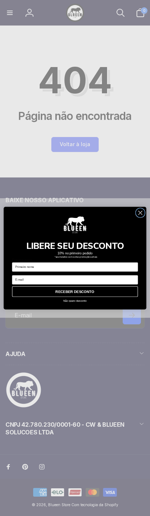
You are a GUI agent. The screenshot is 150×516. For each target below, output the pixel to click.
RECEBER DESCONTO (74, 291)
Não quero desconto (75, 300)
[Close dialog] (140, 212)
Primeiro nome (22, 259)
